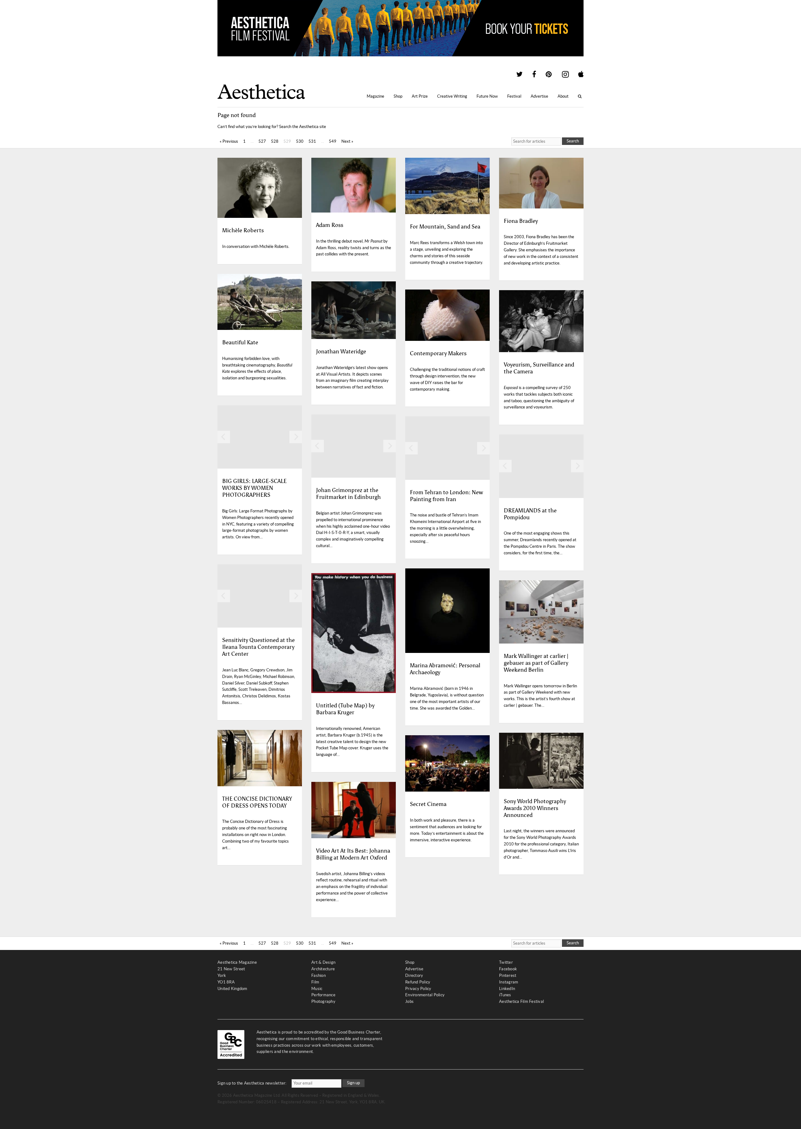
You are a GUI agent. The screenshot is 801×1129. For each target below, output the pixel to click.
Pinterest (507, 975)
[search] (536, 141)
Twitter (506, 962)
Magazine (375, 96)
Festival (514, 96)
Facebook (508, 969)
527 (262, 141)
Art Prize (420, 96)
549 (332, 141)
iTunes (505, 995)
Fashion (318, 975)
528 (274, 141)
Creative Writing (452, 96)
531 (312, 141)
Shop (398, 96)
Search (573, 141)
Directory (414, 975)
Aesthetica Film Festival (521, 1001)
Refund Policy (417, 982)
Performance (323, 995)
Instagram (508, 982)
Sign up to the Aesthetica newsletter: (252, 1083)
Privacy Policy (418, 988)
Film (315, 982)
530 (300, 141)
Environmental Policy (425, 995)
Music (316, 988)
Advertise (539, 96)
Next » (347, 141)
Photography (323, 1001)
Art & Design (323, 962)
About (563, 96)
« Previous (229, 141)
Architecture (323, 969)
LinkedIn (507, 988)
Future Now (487, 96)
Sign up (353, 1082)
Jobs (409, 1001)
